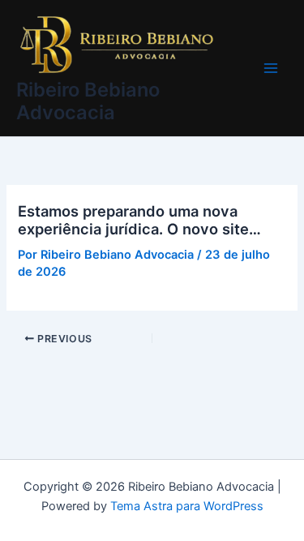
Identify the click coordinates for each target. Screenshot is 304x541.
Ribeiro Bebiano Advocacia (88, 101)
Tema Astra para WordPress (186, 506)
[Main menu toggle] (271, 68)
